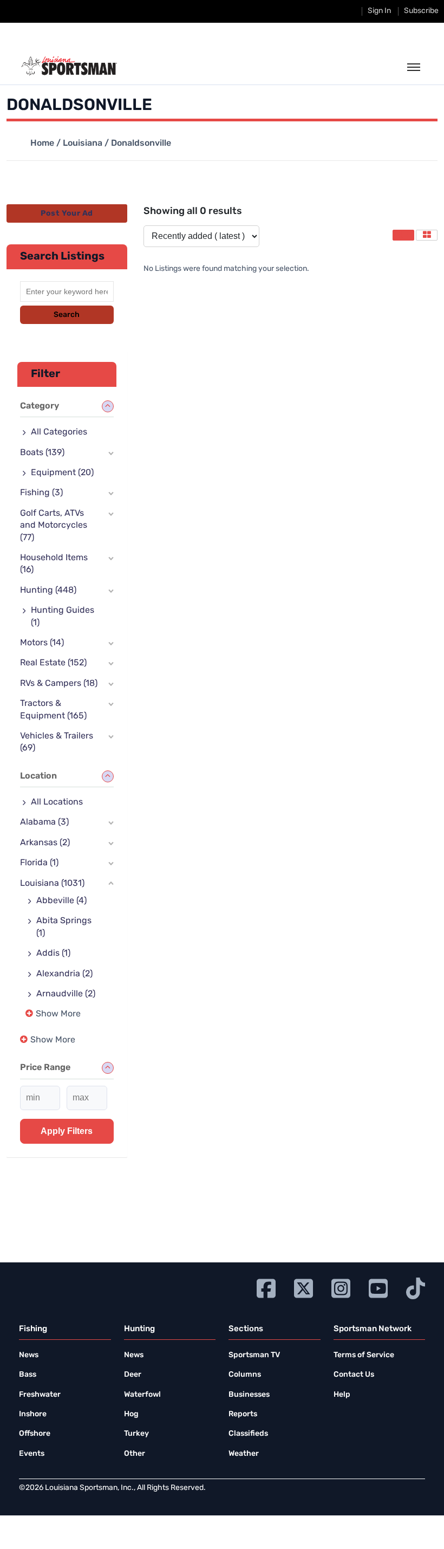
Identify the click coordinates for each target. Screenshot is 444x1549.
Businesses (249, 1395)
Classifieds (248, 1434)
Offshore (34, 1434)
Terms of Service (364, 1355)
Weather (243, 1454)
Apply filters (67, 1131)
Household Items (54, 564)
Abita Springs (64, 927)
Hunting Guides (62, 616)
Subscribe (421, 11)
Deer (132, 1375)
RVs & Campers (58, 683)
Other (134, 1454)
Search (67, 315)
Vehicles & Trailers (56, 742)
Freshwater (40, 1395)
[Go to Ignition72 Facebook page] (266, 1287)
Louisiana (82, 143)
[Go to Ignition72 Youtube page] (378, 1287)
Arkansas (45, 843)
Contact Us (354, 1375)
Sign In (379, 11)
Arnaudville (65, 994)
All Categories (59, 432)
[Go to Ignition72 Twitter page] (303, 1287)
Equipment (62, 473)
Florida (39, 863)
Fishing (41, 493)
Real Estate (53, 663)
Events (31, 1454)
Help (342, 1395)
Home (42, 143)
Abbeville (61, 901)
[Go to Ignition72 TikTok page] (415, 1287)
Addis (53, 953)
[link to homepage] (69, 66)
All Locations (57, 802)
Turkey (136, 1434)
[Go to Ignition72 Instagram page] (340, 1287)
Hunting (48, 590)
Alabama (44, 822)
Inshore (33, 1414)
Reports (242, 1414)
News (28, 1355)
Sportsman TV (254, 1355)
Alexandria (64, 974)
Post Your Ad (67, 214)
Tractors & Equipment (53, 709)
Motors (42, 643)
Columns (244, 1375)
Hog (131, 1414)
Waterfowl (142, 1395)
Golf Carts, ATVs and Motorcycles (53, 525)
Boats (42, 453)
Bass (27, 1375)
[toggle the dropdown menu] (414, 67)
